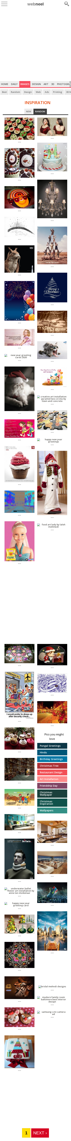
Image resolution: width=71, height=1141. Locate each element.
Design (36, 84)
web (35, 4)
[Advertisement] (35, 44)
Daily (14, 84)
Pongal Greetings (50, 745)
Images (24, 84)
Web (38, 92)
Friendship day (49, 785)
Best (4, 92)
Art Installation (49, 779)
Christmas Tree (49, 765)
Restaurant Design (51, 772)
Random (15, 92)
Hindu (43, 752)
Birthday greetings (51, 759)
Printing (57, 92)
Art (46, 84)
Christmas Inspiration (46, 802)
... (19, 141)
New (29, 111)
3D (52, 84)
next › (40, 1133)
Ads (47, 92)
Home (4, 84)
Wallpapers (46, 810)
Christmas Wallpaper (46, 793)
